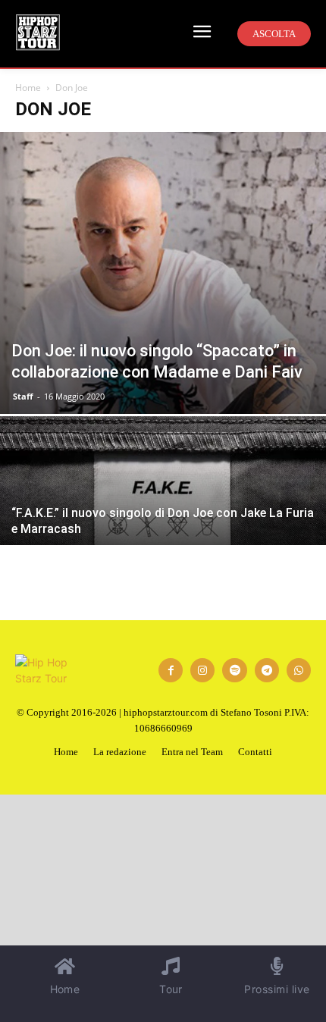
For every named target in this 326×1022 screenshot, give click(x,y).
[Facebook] (170, 670)
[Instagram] (202, 670)
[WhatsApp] (299, 670)
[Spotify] (234, 670)
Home (28, 87)
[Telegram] (267, 670)
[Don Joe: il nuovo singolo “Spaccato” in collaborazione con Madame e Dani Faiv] (163, 273)
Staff (23, 396)
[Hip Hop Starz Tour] (38, 32)
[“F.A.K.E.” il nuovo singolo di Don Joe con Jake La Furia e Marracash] (163, 538)
